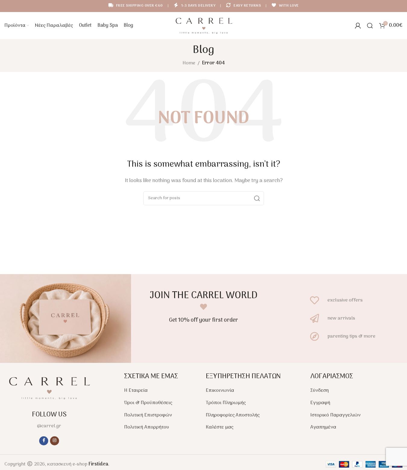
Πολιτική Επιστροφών (148, 415)
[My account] (358, 26)
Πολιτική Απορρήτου (146, 427)
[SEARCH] (257, 198)
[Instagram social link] (54, 440)
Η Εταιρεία (136, 390)
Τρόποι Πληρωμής (226, 403)
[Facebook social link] (43, 440)
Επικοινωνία (220, 390)
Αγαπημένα (323, 427)
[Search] (370, 26)
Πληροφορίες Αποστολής (232, 415)
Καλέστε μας (219, 427)
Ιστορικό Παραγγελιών (335, 415)
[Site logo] (203, 25)
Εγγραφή (320, 403)
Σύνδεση (319, 390)
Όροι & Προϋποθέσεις (148, 403)
